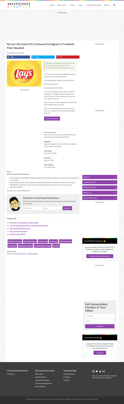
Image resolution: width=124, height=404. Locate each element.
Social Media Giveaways (42, 246)
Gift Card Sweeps (65, 241)
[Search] (114, 5)
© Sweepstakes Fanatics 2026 (35, 399)
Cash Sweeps (42, 241)
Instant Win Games (94, 5)
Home (52, 5)
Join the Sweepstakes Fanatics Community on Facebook (29, 225)
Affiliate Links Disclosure (74, 399)
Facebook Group (69, 374)
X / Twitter (66, 377)
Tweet (37, 57)
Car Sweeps (53, 241)
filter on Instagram (50, 111)
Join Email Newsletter (42, 380)
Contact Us (10, 374)
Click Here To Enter (52, 118)
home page (49, 68)
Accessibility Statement (90, 399)
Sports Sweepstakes (19, 254)
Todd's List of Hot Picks (17, 234)
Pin (61, 57)
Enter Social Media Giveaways (20, 228)
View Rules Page (49, 167)
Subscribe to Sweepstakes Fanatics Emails (24, 223)
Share (12, 57)
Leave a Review (40, 386)
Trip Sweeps (12, 246)
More (106, 5)
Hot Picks (56, 246)
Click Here (99, 353)
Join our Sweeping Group (43, 383)
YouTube (66, 380)
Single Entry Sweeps (25, 246)
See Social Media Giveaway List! (99, 256)
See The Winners (40, 377)
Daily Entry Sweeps (15, 241)
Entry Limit (61, 5)
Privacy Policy (51, 399)
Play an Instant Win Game (18, 231)
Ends (80, 5)
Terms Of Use (60, 399)
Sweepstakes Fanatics (63, 65)
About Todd (39, 374)
